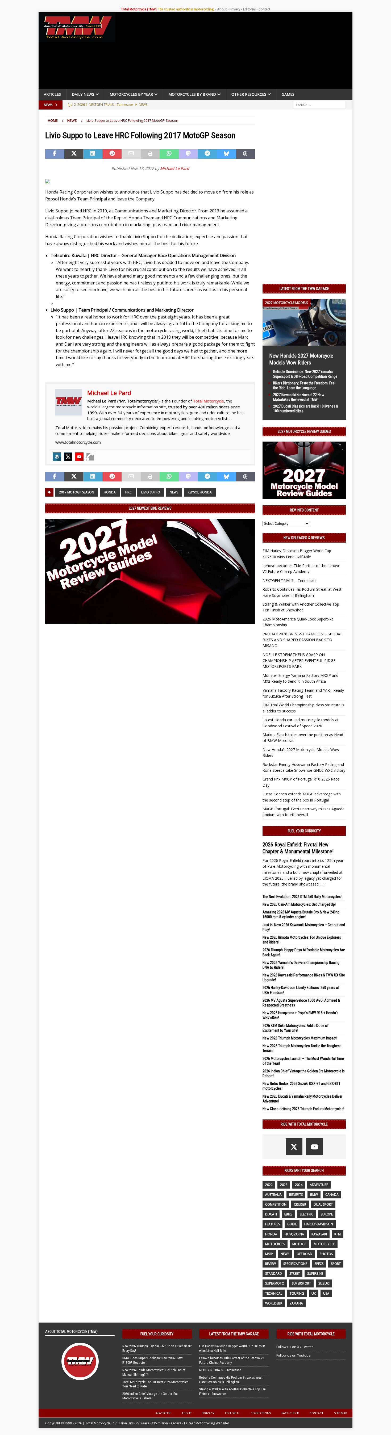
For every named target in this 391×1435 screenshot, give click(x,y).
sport (336, 1263)
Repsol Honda (200, 492)
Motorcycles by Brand (192, 94)
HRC (128, 492)
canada (332, 1194)
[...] (322, 884)
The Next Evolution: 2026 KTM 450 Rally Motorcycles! (302, 897)
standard (273, 1273)
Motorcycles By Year (131, 94)
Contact (264, 9)
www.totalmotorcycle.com (78, 442)
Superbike (315, 1273)
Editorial (249, 9)
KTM (337, 1234)
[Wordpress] (57, 456)
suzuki (324, 1283)
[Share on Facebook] (54, 154)
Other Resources (248, 94)
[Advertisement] (236, 51)
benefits (296, 1194)
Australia (273, 1194)
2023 (284, 1184)
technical (273, 1293)
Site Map (340, 1413)
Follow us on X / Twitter (294, 1346)
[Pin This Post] (112, 154)
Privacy (235, 9)
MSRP (269, 1254)
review (270, 1263)
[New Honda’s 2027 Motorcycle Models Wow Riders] (304, 342)
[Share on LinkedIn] (92, 154)
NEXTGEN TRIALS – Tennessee (290, 580)
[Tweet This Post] (74, 154)
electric (306, 1214)
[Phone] (90, 456)
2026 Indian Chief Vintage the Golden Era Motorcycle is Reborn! (150, 1396)
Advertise (163, 1413)
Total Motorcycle (208, 401)
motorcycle (324, 1244)
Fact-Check (290, 1413)
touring (297, 1293)
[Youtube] (79, 456)
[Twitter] (68, 456)
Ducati (271, 1214)
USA (326, 1293)
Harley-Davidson (318, 1224)
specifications (295, 1263)
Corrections (261, 1413)
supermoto (274, 1283)
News (174, 492)
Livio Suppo (150, 492)
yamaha (296, 1303)
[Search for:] (319, 104)
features (272, 1224)
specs (319, 1263)
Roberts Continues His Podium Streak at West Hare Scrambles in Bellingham (231, 1379)
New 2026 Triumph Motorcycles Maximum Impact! (300, 1038)
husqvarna (294, 1234)
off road (304, 1254)
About (222, 9)
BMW (314, 1194)
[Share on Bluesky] (226, 154)
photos (326, 1254)
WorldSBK (273, 1303)
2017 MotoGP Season (76, 492)
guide (292, 1224)
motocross (275, 1244)
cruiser (300, 1204)
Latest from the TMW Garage (304, 289)
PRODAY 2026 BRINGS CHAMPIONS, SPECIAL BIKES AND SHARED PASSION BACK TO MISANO (302, 639)
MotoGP (299, 1244)
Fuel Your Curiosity (304, 831)
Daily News (83, 94)
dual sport (323, 1204)
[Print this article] (150, 154)
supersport (301, 1283)
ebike (288, 1214)
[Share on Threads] (245, 154)
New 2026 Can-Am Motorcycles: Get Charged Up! (299, 904)
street (294, 1273)
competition (275, 1204)
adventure (319, 1184)
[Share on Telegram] (207, 154)
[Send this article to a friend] (131, 154)
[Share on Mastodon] (188, 154)
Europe (327, 1214)
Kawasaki (319, 1234)
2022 (269, 1184)
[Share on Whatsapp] (169, 154)
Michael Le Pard (174, 168)
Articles (52, 94)
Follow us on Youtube (293, 1355)
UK (313, 1293)
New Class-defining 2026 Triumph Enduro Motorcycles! (303, 1109)
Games (288, 94)
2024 (298, 1184)
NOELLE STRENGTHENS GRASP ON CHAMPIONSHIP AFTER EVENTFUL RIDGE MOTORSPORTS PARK (299, 660)
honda (110, 492)
